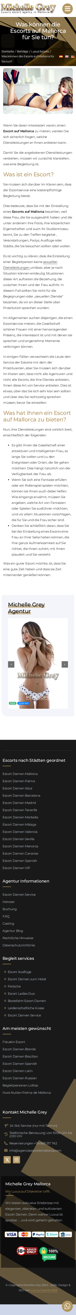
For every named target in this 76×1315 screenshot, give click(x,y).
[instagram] (16, 1159)
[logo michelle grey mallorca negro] (28, 4)
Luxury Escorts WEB (44, 1290)
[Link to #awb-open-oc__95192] (67, 8)
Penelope (38, 697)
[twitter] (7, 1159)
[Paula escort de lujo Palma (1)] (38, 620)
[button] (11, 664)
